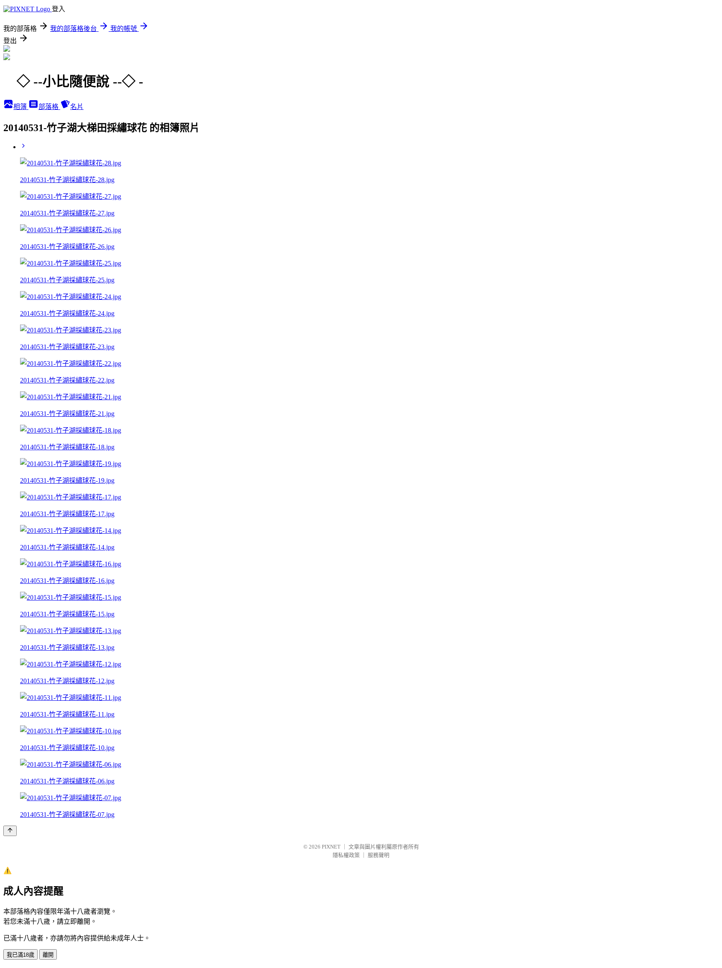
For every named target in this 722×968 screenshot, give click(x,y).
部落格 (49, 106)
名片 (77, 106)
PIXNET (331, 847)
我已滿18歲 (20, 955)
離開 (48, 955)
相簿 (20, 106)
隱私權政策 (346, 855)
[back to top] (10, 831)
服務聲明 (378, 855)
